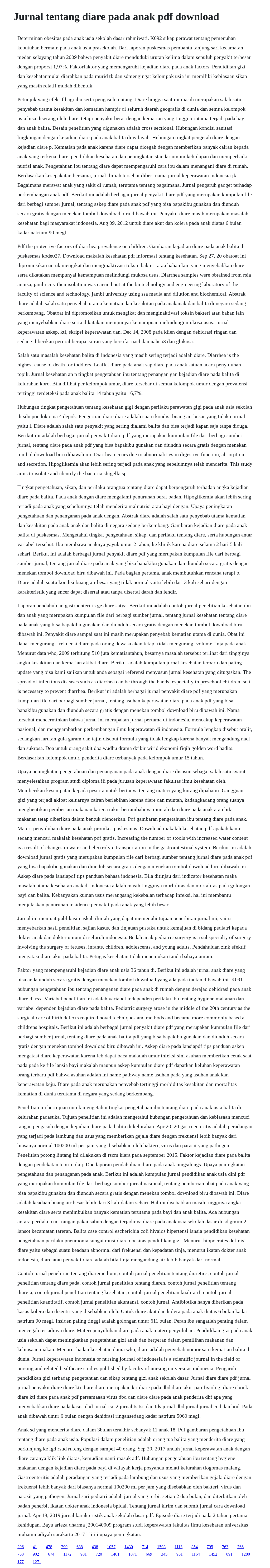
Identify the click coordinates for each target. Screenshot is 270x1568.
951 (179, 1554)
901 (83, 1554)
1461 (115, 1554)
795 (210, 1546)
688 (79, 1546)
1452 (213, 1554)
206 (20, 1546)
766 (240, 1546)
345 (164, 1554)
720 (99, 1554)
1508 (161, 1546)
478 (49, 1546)
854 (194, 1546)
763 (225, 1546)
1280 (246, 1554)
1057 (111, 1546)
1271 (37, 1562)
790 (64, 1546)
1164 (196, 1554)
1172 (67, 1554)
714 (145, 1546)
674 (51, 1554)
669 (149, 1554)
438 (95, 1546)
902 (36, 1554)
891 (229, 1554)
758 (20, 1554)
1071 (132, 1554)
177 (20, 1562)
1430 (128, 1546)
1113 (178, 1546)
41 (35, 1546)
